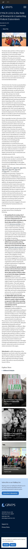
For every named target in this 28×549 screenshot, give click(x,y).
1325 (8, 168)
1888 (21, 168)
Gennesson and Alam (15, 224)
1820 (14, 168)
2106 (16, 169)
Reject (13, 545)
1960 (10, 169)
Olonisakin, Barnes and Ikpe (16, 247)
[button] (24, 7)
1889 (3, 169)
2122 (5, 171)
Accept (6, 545)
